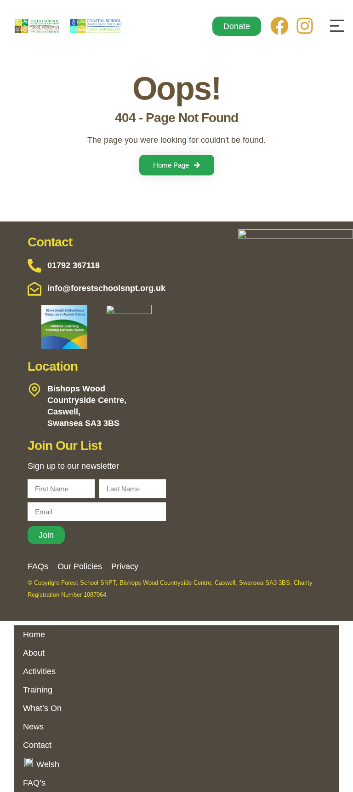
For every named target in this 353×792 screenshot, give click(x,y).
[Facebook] (279, 26)
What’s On (42, 708)
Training (37, 689)
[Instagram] (305, 26)
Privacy (124, 566)
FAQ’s (34, 782)
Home (34, 634)
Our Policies (79, 566)
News (33, 726)
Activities (39, 671)
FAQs (38, 566)
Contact (37, 745)
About (34, 653)
